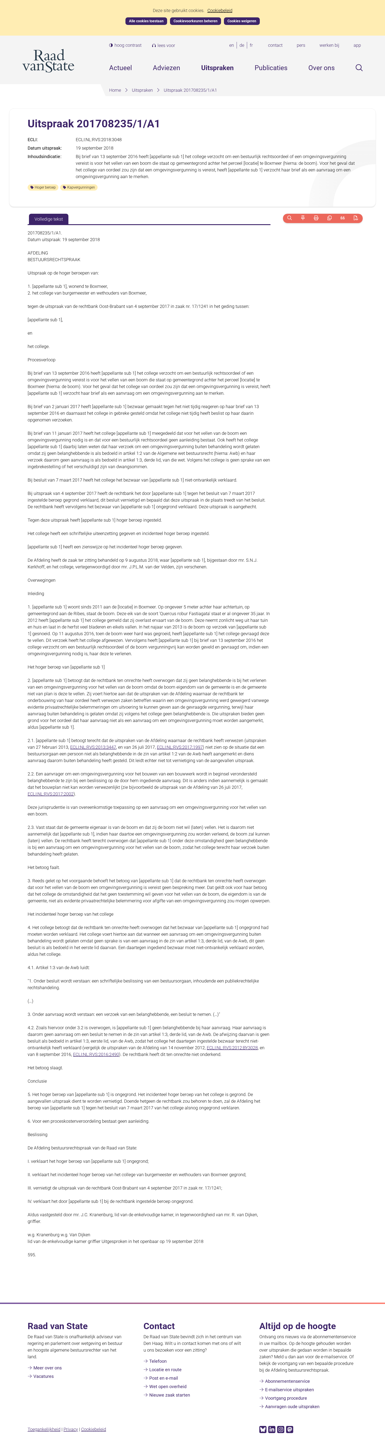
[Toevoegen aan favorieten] (302, 218)
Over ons (321, 68)
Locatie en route (165, 1369)
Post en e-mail (163, 1378)
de (243, 45)
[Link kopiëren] (329, 218)
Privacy (70, 1429)
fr (252, 45)
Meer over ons (47, 1368)
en (232, 45)
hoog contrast (128, 45)
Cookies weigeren (241, 21)
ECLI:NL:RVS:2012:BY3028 (232, 1047)
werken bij (329, 45)
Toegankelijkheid (44, 1429)
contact (275, 45)
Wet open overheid (167, 1386)
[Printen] (316, 218)
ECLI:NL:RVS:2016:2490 (96, 1054)
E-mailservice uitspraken (289, 1389)
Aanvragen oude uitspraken (292, 1406)
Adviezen (166, 68)
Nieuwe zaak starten (169, 1395)
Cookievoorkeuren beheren (195, 21)
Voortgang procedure (286, 1398)
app (357, 45)
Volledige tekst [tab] (49, 219)
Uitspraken (217, 68)
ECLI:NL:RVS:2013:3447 (93, 747)
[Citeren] (342, 218)
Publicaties (271, 68)
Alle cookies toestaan (146, 21)
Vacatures (43, 1376)
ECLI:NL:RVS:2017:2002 (51, 794)
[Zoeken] (289, 218)
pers (301, 45)
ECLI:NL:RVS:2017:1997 (180, 747)
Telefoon (158, 1361)
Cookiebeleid (219, 10)
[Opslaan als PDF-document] (355, 218)
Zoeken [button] (359, 67)
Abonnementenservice (287, 1381)
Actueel (120, 68)
